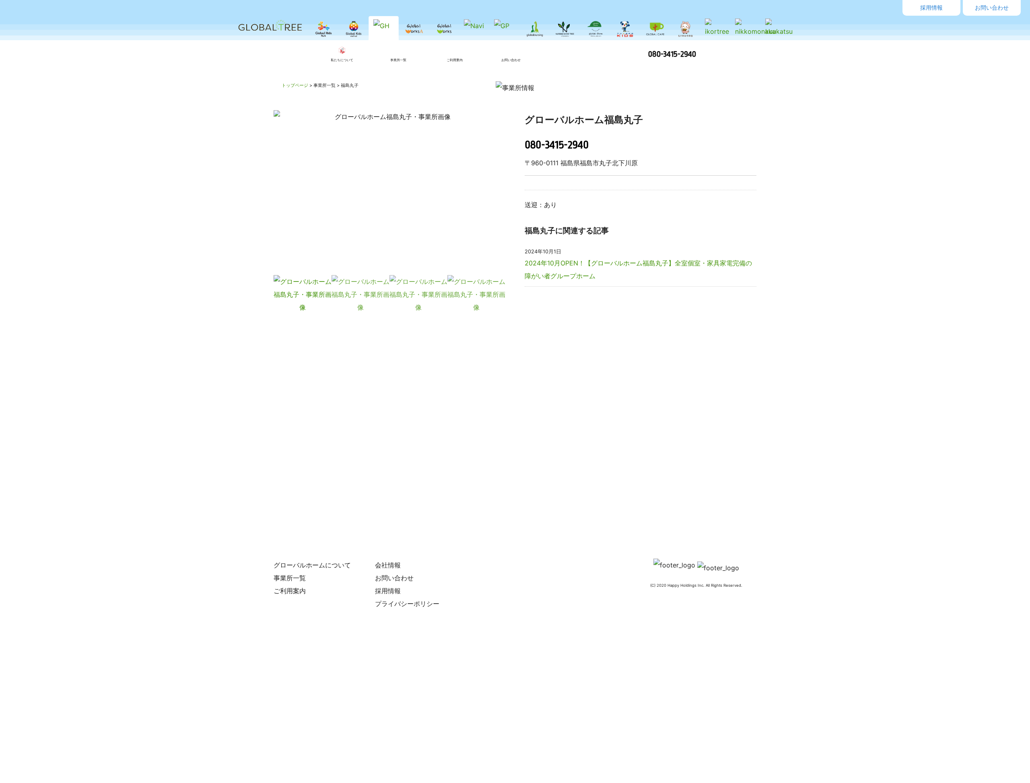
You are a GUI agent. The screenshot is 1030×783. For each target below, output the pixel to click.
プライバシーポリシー (407, 604)
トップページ (295, 85)
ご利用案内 (290, 591)
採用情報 (931, 7)
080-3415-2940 (672, 54)
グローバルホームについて (312, 565)
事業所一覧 (290, 578)
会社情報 (388, 565)
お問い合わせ (992, 7)
